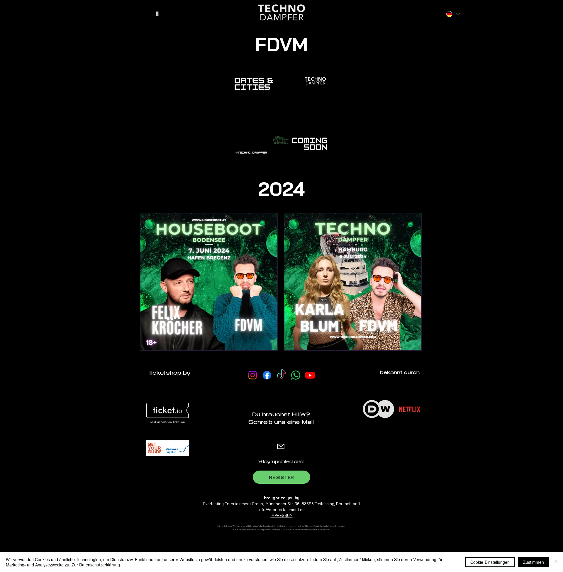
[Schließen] (555, 562)
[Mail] (281, 446)
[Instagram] (252, 375)
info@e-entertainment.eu (281, 509)
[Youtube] (310, 375)
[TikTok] (281, 375)
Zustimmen (533, 562)
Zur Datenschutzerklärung (96, 565)
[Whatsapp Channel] (295, 375)
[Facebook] (267, 375)
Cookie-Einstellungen (490, 562)
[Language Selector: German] (452, 14)
